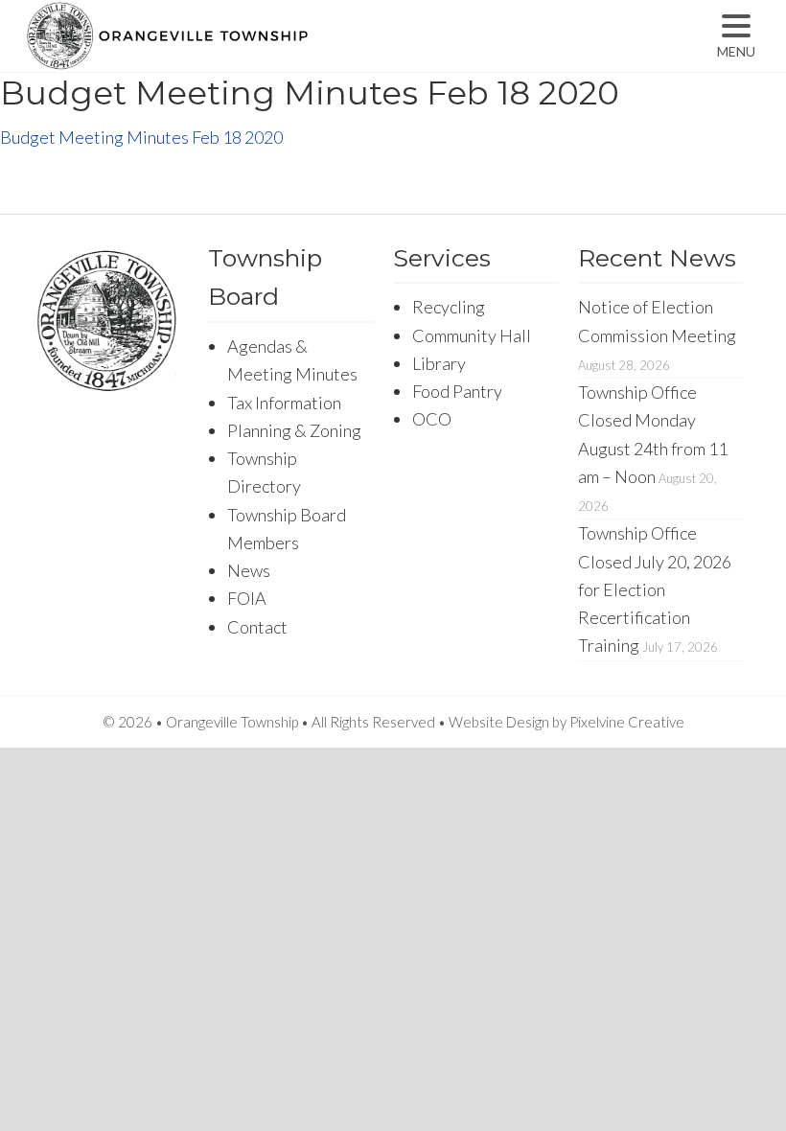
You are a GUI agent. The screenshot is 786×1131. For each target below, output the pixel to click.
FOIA (246, 598)
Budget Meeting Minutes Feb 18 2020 (141, 137)
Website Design (499, 721)
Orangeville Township (227, 52)
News (248, 570)
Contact (257, 626)
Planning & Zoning (294, 430)
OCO (431, 418)
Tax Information (284, 402)
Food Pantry (457, 391)
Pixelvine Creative (626, 721)
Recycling (448, 306)
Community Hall (471, 335)
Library (439, 363)
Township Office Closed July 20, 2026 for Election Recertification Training (654, 589)
